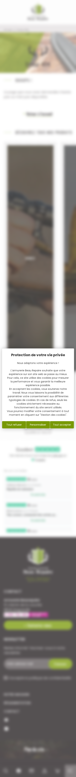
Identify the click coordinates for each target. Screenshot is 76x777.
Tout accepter (62, 424)
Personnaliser (38, 424)
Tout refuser (14, 424)
